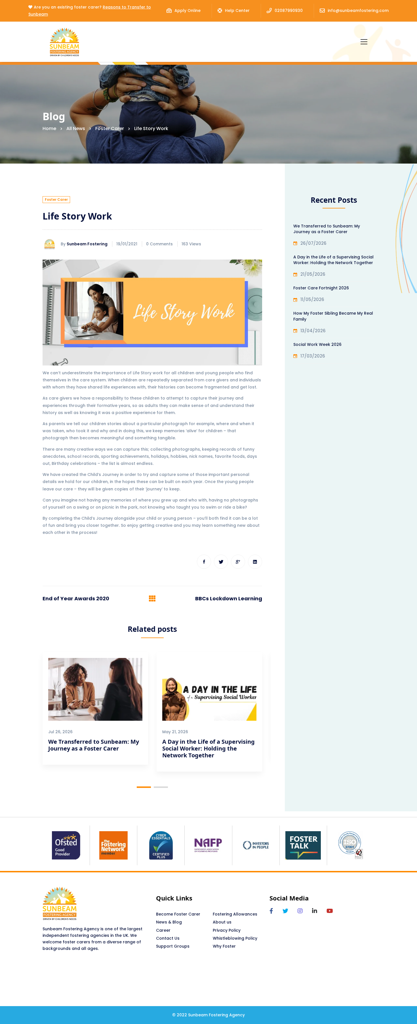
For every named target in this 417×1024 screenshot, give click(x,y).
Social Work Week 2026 (317, 344)
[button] (144, 787)
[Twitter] (221, 562)
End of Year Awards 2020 (76, 598)
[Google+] (238, 562)
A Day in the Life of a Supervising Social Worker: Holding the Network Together (208, 748)
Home (49, 128)
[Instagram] (300, 911)
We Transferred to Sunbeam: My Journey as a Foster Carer (93, 745)
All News (75, 128)
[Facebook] (204, 562)
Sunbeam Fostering (87, 244)
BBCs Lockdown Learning (228, 598)
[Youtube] (330, 911)
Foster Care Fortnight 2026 (321, 288)
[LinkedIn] (314, 911)
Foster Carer (109, 128)
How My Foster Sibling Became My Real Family (333, 316)
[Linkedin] (255, 562)
